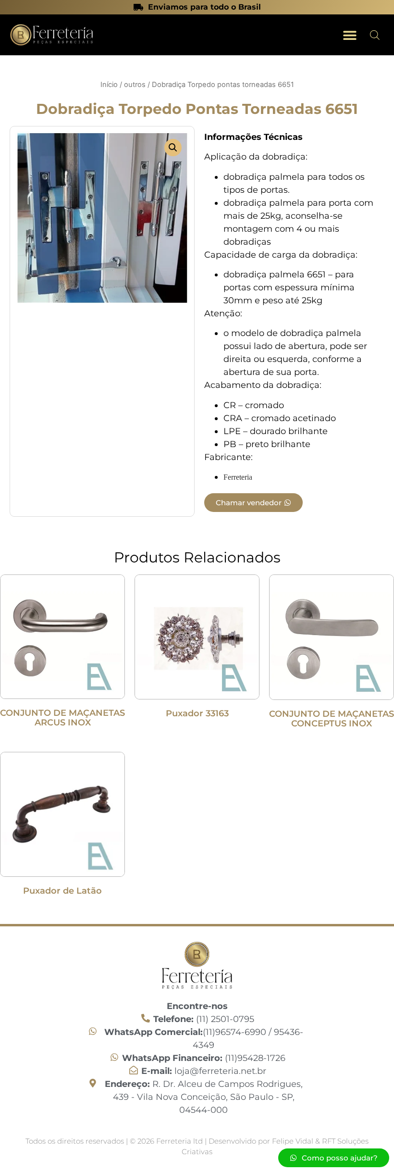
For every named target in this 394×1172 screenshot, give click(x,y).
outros (135, 84)
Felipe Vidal (293, 1141)
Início (109, 84)
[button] (349, 35)
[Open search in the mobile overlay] (375, 34)
